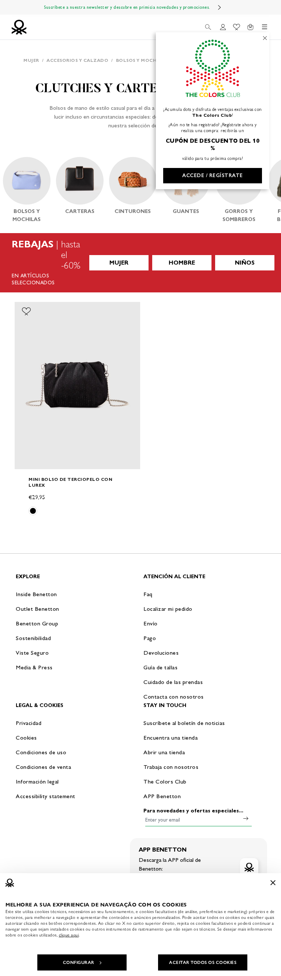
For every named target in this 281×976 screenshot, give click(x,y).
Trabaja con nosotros (170, 766)
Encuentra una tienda (170, 737)
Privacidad (28, 722)
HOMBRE (182, 262)
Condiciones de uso (41, 752)
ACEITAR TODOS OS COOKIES (202, 962)
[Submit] (246, 818)
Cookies (26, 737)
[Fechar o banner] (273, 882)
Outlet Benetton (37, 608)
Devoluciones (161, 652)
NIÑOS (245, 262)
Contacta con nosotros (173, 696)
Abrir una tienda (164, 752)
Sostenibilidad (33, 638)
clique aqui (69, 935)
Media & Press (34, 667)
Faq (148, 594)
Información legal (37, 781)
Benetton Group (37, 623)
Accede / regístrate (212, 175)
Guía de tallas (160, 667)
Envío (150, 623)
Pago (149, 638)
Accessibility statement (45, 796)
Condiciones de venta (43, 766)
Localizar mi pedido (167, 608)
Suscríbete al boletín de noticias (184, 722)
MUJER (118, 262)
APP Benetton (162, 796)
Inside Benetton (36, 594)
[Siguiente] (219, 7)
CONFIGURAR (78, 962)
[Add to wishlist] (26, 311)
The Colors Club (165, 781)
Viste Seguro (32, 652)
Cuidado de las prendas (173, 681)
